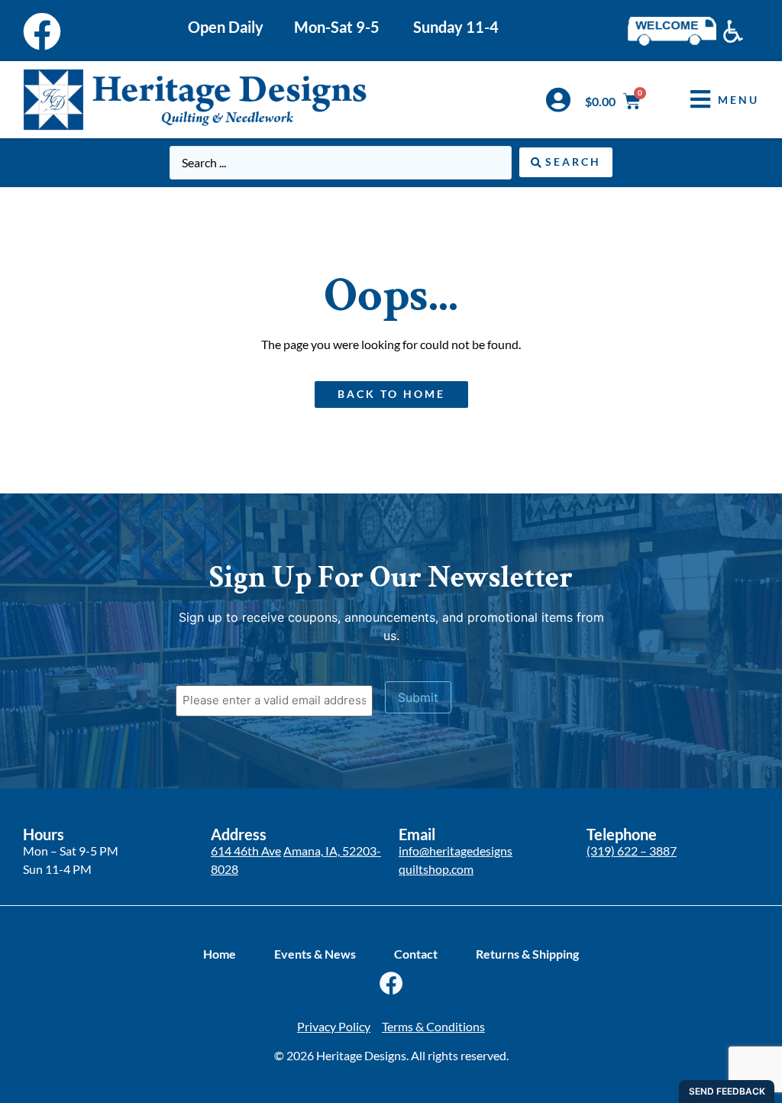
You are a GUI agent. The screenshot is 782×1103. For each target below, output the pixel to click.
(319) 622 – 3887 (631, 850)
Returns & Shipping (527, 953)
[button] (713, 99)
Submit (418, 697)
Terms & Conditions (433, 1026)
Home (219, 953)
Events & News (315, 953)
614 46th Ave (246, 850)
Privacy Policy (333, 1026)
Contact (416, 953)
